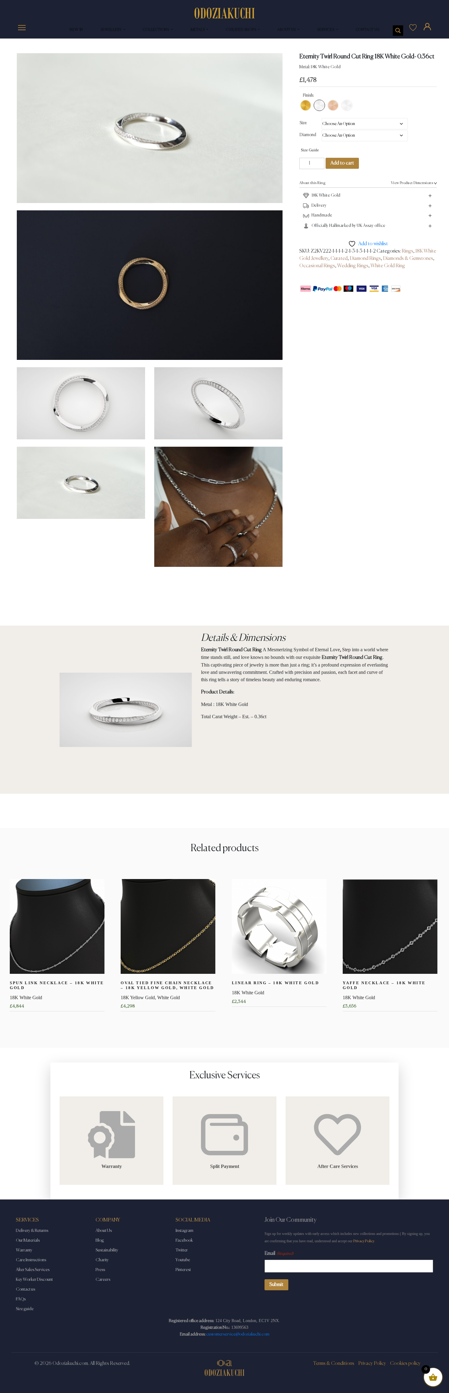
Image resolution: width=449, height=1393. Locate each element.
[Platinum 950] (347, 105)
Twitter (182, 1250)
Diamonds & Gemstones (408, 258)
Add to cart (342, 163)
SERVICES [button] (326, 30)
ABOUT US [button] (287, 30)
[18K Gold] (305, 105)
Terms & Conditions (333, 1363)
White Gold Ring (388, 266)
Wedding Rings (352, 266)
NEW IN (76, 30)
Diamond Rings (365, 258)
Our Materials (28, 1240)
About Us (104, 1231)
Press (100, 1270)
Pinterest (183, 1270)
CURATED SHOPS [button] (241, 30)
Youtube (183, 1260)
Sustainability (107, 1250)
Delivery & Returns (32, 1231)
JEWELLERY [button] (111, 30)
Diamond (308, 135)
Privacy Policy (363, 1241)
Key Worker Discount (34, 1279)
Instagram (184, 1231)
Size (303, 123)
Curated (339, 258)
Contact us (25, 1289)
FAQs (21, 1299)
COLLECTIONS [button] (156, 30)
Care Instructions (31, 1260)
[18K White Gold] (319, 105)
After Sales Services (32, 1270)
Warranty (24, 1250)
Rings (407, 251)
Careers (103, 1279)
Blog (100, 1240)
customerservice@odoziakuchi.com (237, 1334)
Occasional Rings (317, 266)
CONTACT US (367, 30)
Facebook (184, 1240)
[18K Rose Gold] (333, 105)
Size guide (25, 1309)
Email (279, 1253)
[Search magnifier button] (398, 30)
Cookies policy (405, 1363)
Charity (102, 1260)
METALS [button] (198, 30)
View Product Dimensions (412, 183)
